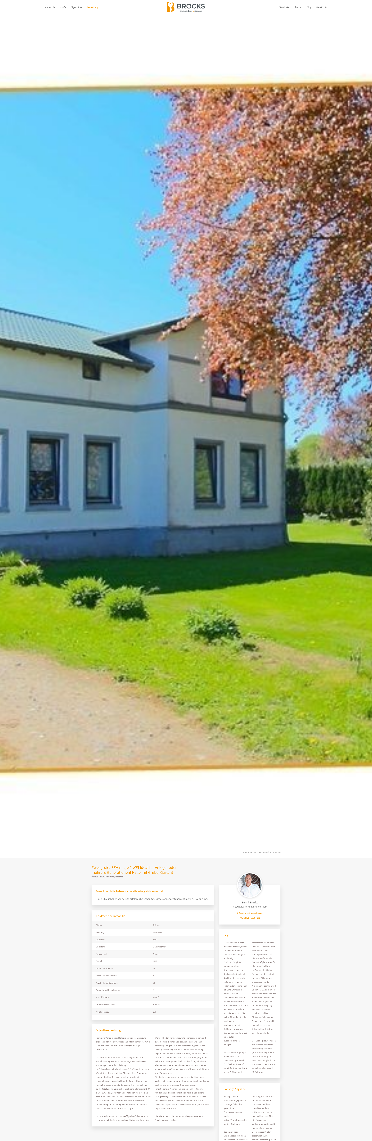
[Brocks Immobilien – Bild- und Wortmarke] (186, 8)
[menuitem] (50, 9)
